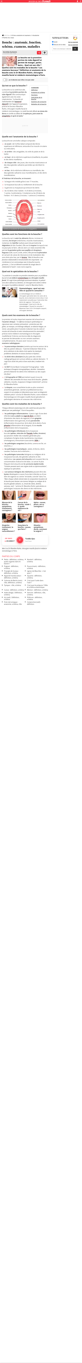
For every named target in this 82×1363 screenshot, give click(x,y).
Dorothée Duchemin (10, 52)
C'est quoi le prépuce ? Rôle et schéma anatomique (37, 586)
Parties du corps (8, 38)
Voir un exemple (73, 42)
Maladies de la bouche (38, 104)
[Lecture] (20, 540)
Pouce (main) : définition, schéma (36, 567)
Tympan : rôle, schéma (12, 585)
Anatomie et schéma (38, 92)
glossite (7, 425)
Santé (55, 42)
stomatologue (23, 278)
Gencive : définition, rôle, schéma (36, 594)
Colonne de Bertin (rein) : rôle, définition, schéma (13, 581)
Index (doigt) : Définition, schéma (13, 594)
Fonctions (34, 95)
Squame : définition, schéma (34, 577)
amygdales (6, 116)
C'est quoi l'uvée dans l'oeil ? (35, 581)
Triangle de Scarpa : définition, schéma (11, 572)
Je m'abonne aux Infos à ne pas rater (21, 80)
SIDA (36, 440)
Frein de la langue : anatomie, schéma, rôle (13, 603)
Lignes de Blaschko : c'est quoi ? (36, 572)
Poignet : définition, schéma (11, 567)
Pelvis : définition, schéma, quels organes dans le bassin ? (14, 561)
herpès (29, 433)
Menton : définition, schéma (37, 590)
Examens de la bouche (38, 102)
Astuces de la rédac (59, 44)
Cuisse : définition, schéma (14, 590)
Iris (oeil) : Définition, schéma (11, 598)
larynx (24, 257)
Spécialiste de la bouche (36, 98)
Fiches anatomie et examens (21, 35)
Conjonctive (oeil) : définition (34, 603)
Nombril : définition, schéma (34, 560)
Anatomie (36, 35)
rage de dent (28, 416)
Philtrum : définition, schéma (34, 598)
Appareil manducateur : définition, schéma (13, 577)
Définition (34, 90)
